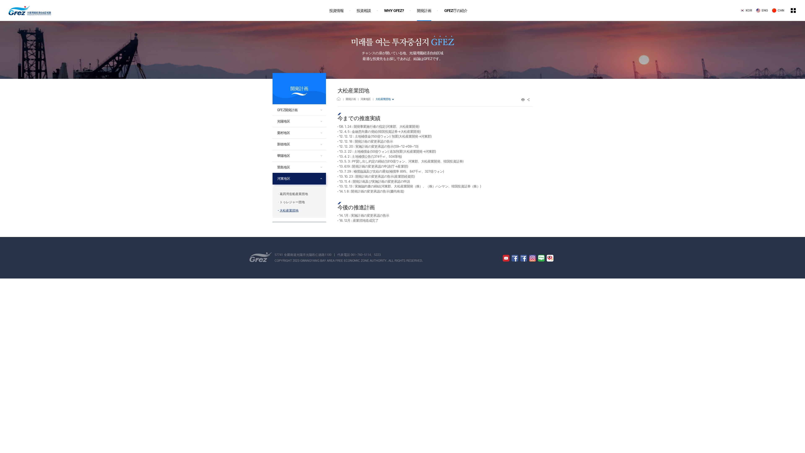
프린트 (523, 100)
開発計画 (351, 99)
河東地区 (366, 99)
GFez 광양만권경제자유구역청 (29, 10)
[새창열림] (506, 258)
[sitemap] (796, 10)
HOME (338, 99)
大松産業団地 (383, 99)
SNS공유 (528, 100)
